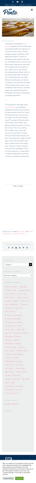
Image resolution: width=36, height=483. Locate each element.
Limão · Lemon (9, 350)
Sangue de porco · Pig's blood (14, 386)
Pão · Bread (26, 379)
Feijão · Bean (21, 329)
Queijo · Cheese (10, 382)
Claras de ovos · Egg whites (13, 308)
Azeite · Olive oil (10, 294)
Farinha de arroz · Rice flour (14, 322)
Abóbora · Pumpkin (11, 287)
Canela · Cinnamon (22, 297)
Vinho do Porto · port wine (13, 389)
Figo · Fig (8, 333)
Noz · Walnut (9, 368)
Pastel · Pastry (9, 372)
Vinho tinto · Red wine (12, 393)
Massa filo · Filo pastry (12, 358)
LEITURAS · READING (11, 404)
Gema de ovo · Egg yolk (12, 340)
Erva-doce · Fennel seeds (12, 319)
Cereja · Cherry (25, 301)
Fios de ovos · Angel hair (20, 333)
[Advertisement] (18, 207)
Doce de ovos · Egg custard (13, 315)
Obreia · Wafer (20, 368)
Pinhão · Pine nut (21, 372)
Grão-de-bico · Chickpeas (13, 343)
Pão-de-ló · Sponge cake (12, 375)
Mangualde (21, 231)
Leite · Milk (21, 347)
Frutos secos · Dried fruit (13, 336)
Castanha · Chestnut (11, 301)
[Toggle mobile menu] (32, 10)
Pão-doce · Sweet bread (12, 379)
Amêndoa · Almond (25, 290)
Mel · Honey (19, 365)
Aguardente (23, 287)
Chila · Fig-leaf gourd (11, 304)
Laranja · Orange (10, 347)
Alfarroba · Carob (10, 290)
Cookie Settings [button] (8, 478)
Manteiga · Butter (22, 350)
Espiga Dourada (10, 107)
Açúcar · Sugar (22, 294)
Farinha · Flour (9, 329)
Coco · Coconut (10, 311)
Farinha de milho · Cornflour (14, 326)
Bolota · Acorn (9, 297)
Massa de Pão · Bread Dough (14, 354)
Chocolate (24, 304)
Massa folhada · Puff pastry (19, 233)
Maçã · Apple (9, 365)
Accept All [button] (19, 478)
